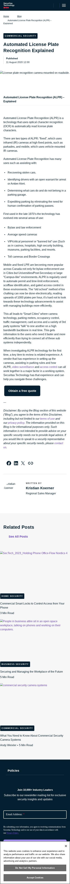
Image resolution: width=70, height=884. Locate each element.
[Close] (66, 846)
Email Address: (15, 814)
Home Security (12, 596)
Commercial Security (17, 728)
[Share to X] (23, 463)
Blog (19, 16)
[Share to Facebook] (9, 463)
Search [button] (57, 5)
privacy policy (16, 422)
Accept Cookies (35, 877)
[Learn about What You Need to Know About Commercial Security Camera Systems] (35, 703)
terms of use (47, 418)
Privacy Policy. (13, 833)
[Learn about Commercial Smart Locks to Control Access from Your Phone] (35, 571)
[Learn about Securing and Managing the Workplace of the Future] (35, 639)
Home (6, 16)
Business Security (15, 664)
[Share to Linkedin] (16, 463)
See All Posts (18, 536)
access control (48, 366)
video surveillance (23, 366)
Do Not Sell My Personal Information (35, 868)
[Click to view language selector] (50, 5)
